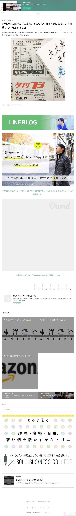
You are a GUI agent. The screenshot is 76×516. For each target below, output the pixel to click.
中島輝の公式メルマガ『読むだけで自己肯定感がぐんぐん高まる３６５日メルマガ (35, 191)
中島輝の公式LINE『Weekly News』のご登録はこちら (38, 275)
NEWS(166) (13, 105)
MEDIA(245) (19, 105)
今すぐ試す (27, 8)
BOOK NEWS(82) (6, 105)
